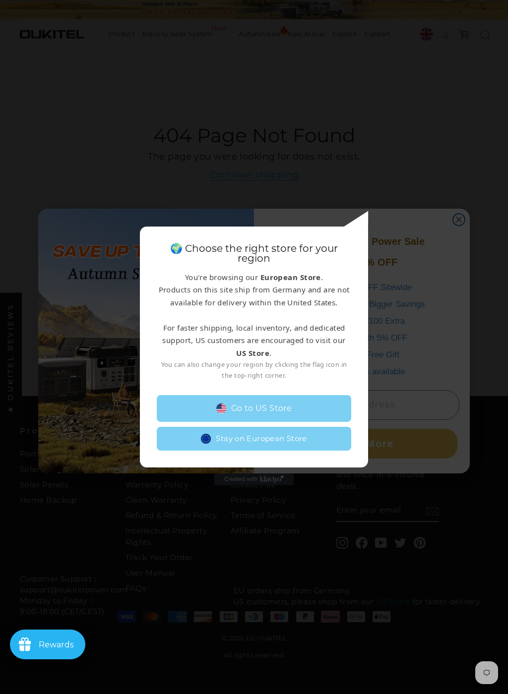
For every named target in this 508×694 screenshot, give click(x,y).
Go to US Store (261, 408)
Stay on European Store (261, 438)
